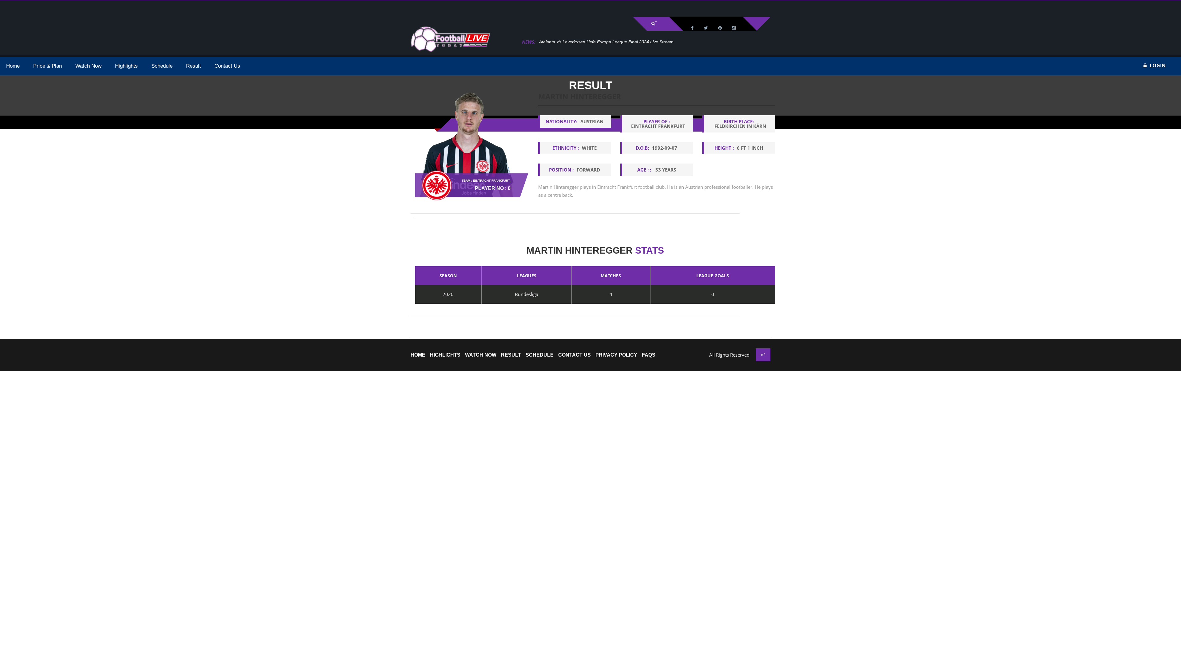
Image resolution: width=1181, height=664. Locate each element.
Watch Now (480, 355)
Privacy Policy (616, 355)
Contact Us (574, 355)
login (1158, 65)
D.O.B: (656, 148)
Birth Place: (740, 123)
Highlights (445, 355)
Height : (738, 148)
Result (511, 355)
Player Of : (658, 123)
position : (574, 170)
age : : (656, 170)
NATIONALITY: (574, 121)
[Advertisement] (77, 8)
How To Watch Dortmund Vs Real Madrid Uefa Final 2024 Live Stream (618, 42)
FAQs (648, 355)
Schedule (540, 355)
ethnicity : (574, 148)
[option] (657, 150)
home (418, 355)
